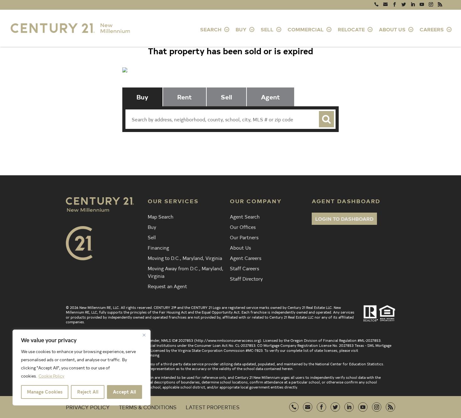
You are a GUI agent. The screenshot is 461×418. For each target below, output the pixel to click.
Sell (152, 237)
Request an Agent (167, 286)
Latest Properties (213, 407)
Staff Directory (246, 278)
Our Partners (244, 237)
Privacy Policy (88, 407)
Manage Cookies (44, 392)
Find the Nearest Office (225, 145)
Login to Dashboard (344, 218)
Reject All (87, 392)
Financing (158, 247)
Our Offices (243, 226)
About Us (240, 247)
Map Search (160, 216)
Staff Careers (244, 268)
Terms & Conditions (148, 407)
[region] (82, 367)
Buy (152, 226)
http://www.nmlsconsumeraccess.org (228, 340)
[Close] (144, 335)
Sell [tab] (226, 97)
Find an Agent (155, 145)
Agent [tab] (270, 97)
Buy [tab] (142, 97)
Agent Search (245, 216)
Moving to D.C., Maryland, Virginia (185, 257)
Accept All (124, 392)
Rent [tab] (184, 97)
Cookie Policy (51, 376)
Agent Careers (245, 257)
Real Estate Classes (305, 145)
